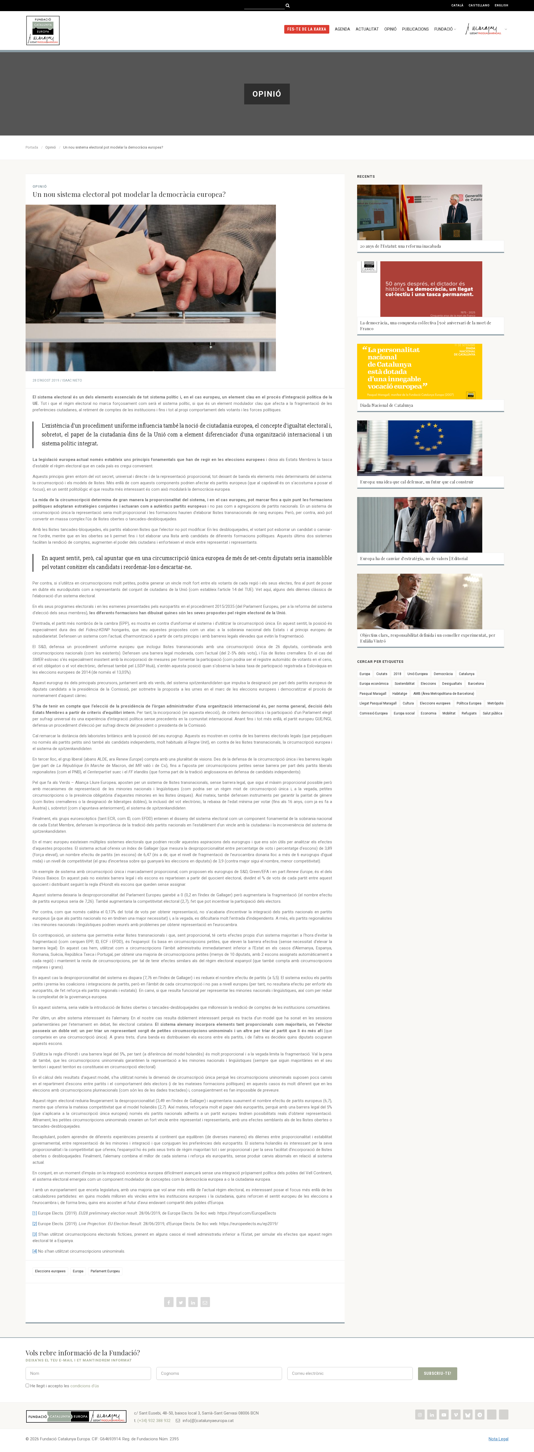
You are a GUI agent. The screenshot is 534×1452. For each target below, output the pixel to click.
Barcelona (476, 684)
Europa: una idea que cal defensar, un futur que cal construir (417, 482)
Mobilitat (449, 713)
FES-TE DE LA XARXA (306, 29)
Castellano (479, 5)
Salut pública (492, 713)
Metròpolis (496, 703)
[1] (35, 1213)
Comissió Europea (374, 713)
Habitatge (399, 694)
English (501, 5)
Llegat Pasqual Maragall (378, 703)
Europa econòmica (374, 684)
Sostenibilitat (405, 684)
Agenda (342, 29)
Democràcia (443, 674)
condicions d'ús (84, 1385)
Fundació (443, 29)
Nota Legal (498, 1438)
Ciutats (381, 674)
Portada (32, 147)
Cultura (408, 703)
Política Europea (469, 703)
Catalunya (466, 674)
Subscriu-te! (437, 1373)
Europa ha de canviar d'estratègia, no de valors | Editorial (414, 558)
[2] (35, 1223)
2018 (397, 674)
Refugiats (469, 713)
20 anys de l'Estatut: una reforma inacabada (400, 246)
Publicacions (415, 29)
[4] (35, 1251)
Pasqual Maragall (373, 694)
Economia (428, 713)
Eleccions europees (50, 1271)
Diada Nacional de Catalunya (386, 405)
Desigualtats (452, 684)
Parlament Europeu (105, 1271)
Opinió (390, 29)
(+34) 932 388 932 (153, 1420)
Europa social (404, 713)
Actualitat (367, 29)
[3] (35, 1234)
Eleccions (428, 684)
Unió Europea (417, 674)
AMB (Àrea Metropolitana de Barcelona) (443, 694)
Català (457, 5)
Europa (78, 1271)
